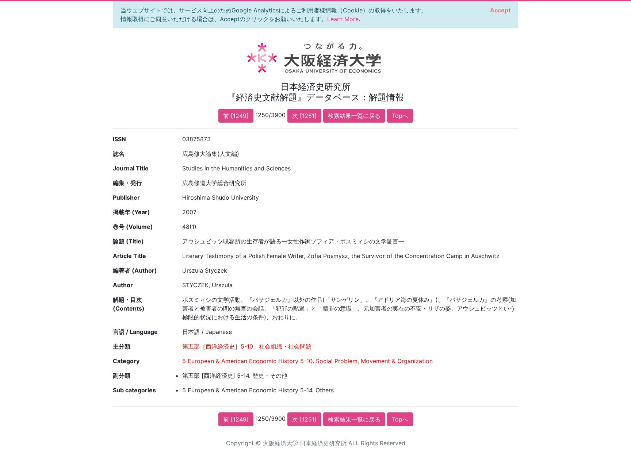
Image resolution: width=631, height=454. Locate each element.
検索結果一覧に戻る (354, 115)
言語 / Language (135, 331)
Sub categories (134, 390)
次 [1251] (304, 115)
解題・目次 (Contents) (129, 304)
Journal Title (131, 168)
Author (123, 285)
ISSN (119, 139)
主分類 (121, 346)
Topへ (400, 115)
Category (126, 361)
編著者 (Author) (135, 270)
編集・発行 (127, 182)
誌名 (119, 153)
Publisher (126, 197)
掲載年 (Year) (131, 212)
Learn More (343, 19)
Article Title (129, 255)
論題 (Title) (128, 241)
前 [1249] (236, 115)
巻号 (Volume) (133, 226)
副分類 (121, 375)
